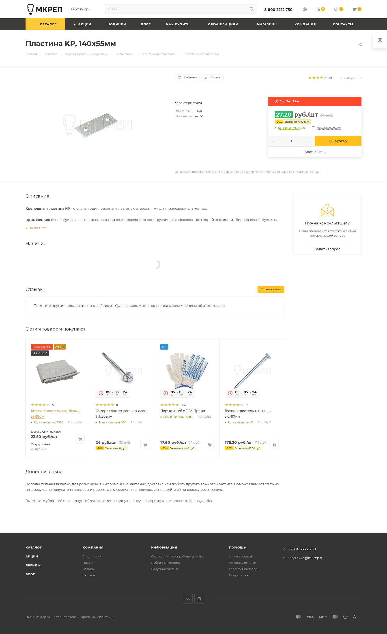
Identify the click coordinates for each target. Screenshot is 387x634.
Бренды (33, 565)
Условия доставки (242, 562)
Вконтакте (188, 599)
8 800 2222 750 (278, 10)
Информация (164, 547)
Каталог (34, 547)
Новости (89, 562)
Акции (32, 556)
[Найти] (251, 9)
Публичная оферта (165, 562)
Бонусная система (165, 569)
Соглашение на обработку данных (177, 556)
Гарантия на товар (243, 569)
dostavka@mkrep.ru (306, 558)
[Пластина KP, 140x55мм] (96, 124)
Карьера (89, 575)
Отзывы (88, 569)
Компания (93, 547)
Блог (30, 574)
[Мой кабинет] (305, 10)
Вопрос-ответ (239, 575)
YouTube (199, 599)
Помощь (237, 547)
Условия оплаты (241, 556)
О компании (92, 556)
